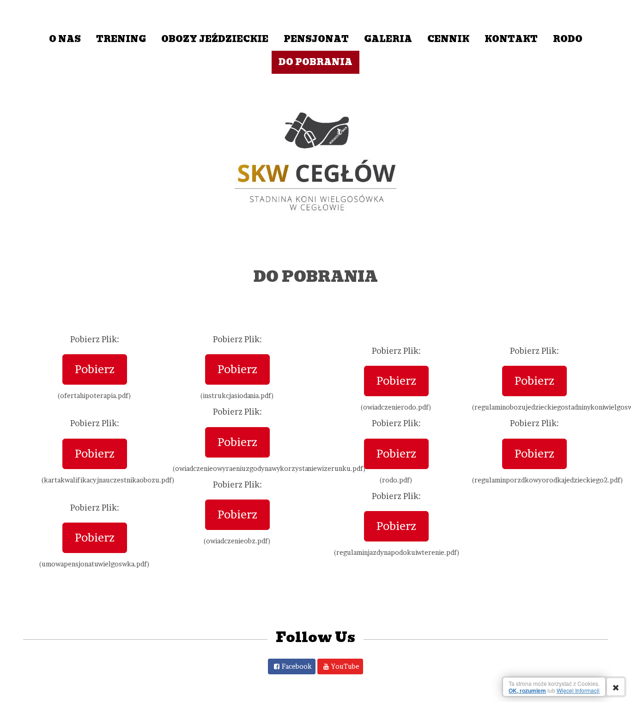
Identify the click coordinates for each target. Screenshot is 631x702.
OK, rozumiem (527, 690)
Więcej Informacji (578, 690)
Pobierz (95, 369)
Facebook (297, 666)
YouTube (345, 666)
